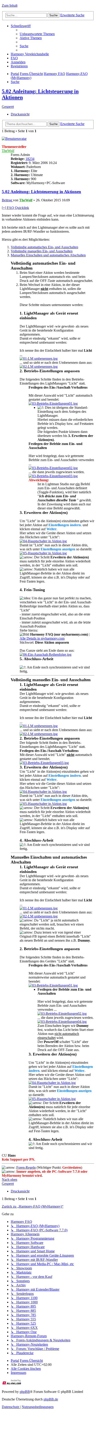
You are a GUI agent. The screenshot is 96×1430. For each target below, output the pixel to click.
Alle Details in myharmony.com (42, 638)
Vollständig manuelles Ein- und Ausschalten (42, 251)
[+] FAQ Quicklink (15, 208)
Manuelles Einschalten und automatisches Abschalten (48, 255)
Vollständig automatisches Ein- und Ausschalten (44, 247)
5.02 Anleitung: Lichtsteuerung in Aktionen (41, 191)
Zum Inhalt (9, 5)
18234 (29, 159)
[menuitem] (37, 34)
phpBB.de (51, 1399)
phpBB (25, 1392)
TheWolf (8, 151)
